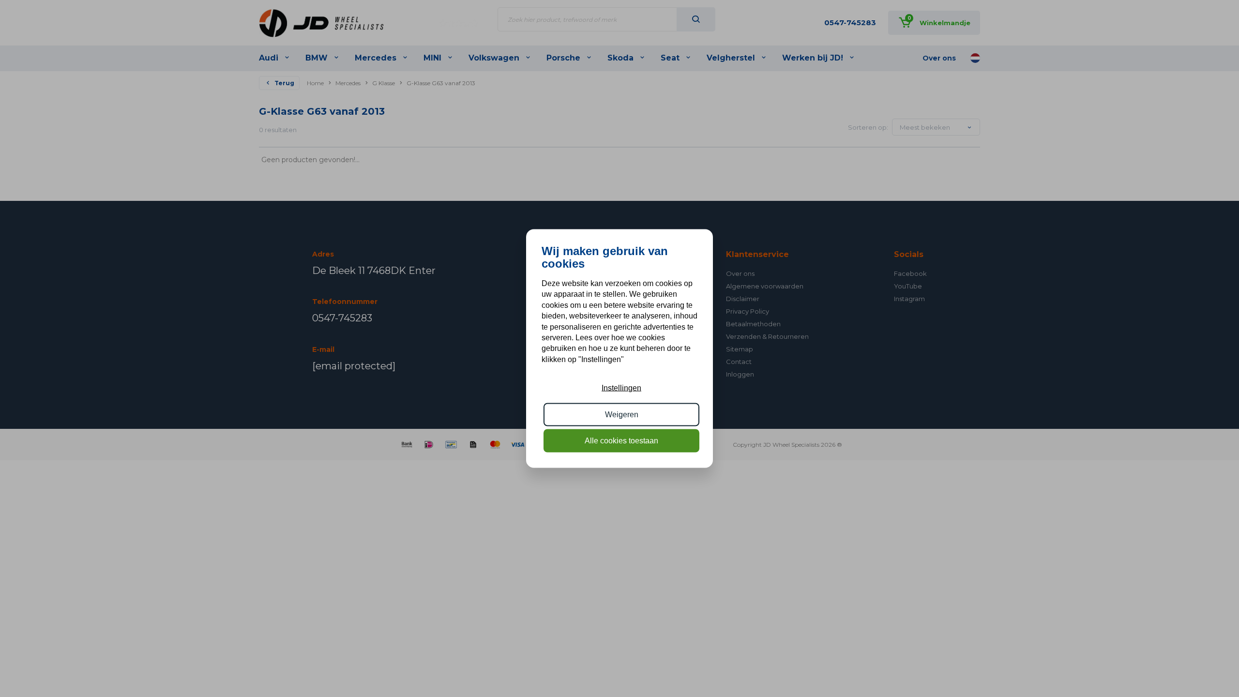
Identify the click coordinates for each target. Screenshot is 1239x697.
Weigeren (621, 414)
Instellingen (621, 388)
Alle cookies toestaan (621, 441)
